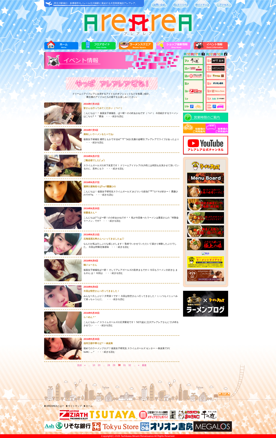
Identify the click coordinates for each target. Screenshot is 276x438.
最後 (144, 365)
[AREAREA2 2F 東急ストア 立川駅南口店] (216, 90)
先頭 (79, 365)
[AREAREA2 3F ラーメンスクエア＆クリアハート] (216, 75)
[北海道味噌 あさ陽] (205, 196)
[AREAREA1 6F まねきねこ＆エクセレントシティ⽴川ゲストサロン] (193, 68)
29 (114, 365)
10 (94, 365)
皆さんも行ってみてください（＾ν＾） (103, 108)
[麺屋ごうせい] (205, 209)
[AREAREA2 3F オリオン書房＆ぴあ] (216, 83)
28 (108, 365)
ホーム (89, 406)
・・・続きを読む (115, 116)
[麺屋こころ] (205, 223)
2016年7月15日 (92, 104)
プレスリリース (181, 4)
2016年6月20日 (92, 208)
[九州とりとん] (205, 236)
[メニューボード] (205, 183)
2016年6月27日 (92, 156)
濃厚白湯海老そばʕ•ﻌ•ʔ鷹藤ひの (100, 186)
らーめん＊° (90, 317)
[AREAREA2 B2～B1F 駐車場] (216, 106)
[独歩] (205, 253)
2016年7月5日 (91, 130)
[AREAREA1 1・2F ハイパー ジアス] (193, 91)
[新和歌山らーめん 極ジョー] (205, 249)
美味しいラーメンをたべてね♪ (99, 134)
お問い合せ (159, 4)
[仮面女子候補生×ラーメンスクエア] (205, 315)
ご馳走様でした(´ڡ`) (94, 160)
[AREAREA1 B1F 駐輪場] (193, 106)
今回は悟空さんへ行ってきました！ (102, 291)
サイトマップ (202, 4)
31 (124, 365)
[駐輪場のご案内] (194, 132)
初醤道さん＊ (90, 212)
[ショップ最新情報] (173, 48)
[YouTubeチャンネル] (205, 153)
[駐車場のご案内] (217, 132)
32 (129, 365)
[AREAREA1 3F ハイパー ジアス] (187, 83)
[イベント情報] (211, 48)
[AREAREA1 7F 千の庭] (193, 60)
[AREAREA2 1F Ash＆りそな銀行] (216, 98)
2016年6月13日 (92, 234)
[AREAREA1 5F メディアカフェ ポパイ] (193, 75)
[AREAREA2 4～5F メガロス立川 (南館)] (216, 68)
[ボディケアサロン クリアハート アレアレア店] (205, 280)
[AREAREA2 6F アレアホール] (216, 60)
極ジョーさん (90, 265)
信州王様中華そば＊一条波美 (98, 343)
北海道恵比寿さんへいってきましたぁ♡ (104, 238)
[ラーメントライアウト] (205, 267)
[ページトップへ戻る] (224, 395)
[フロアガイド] (98, 48)
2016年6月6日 (91, 260)
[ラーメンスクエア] (136, 48)
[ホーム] (61, 48)
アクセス (223, 4)
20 (99, 365)
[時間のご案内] (205, 121)
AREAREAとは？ (55, 406)
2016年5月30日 (92, 313)
